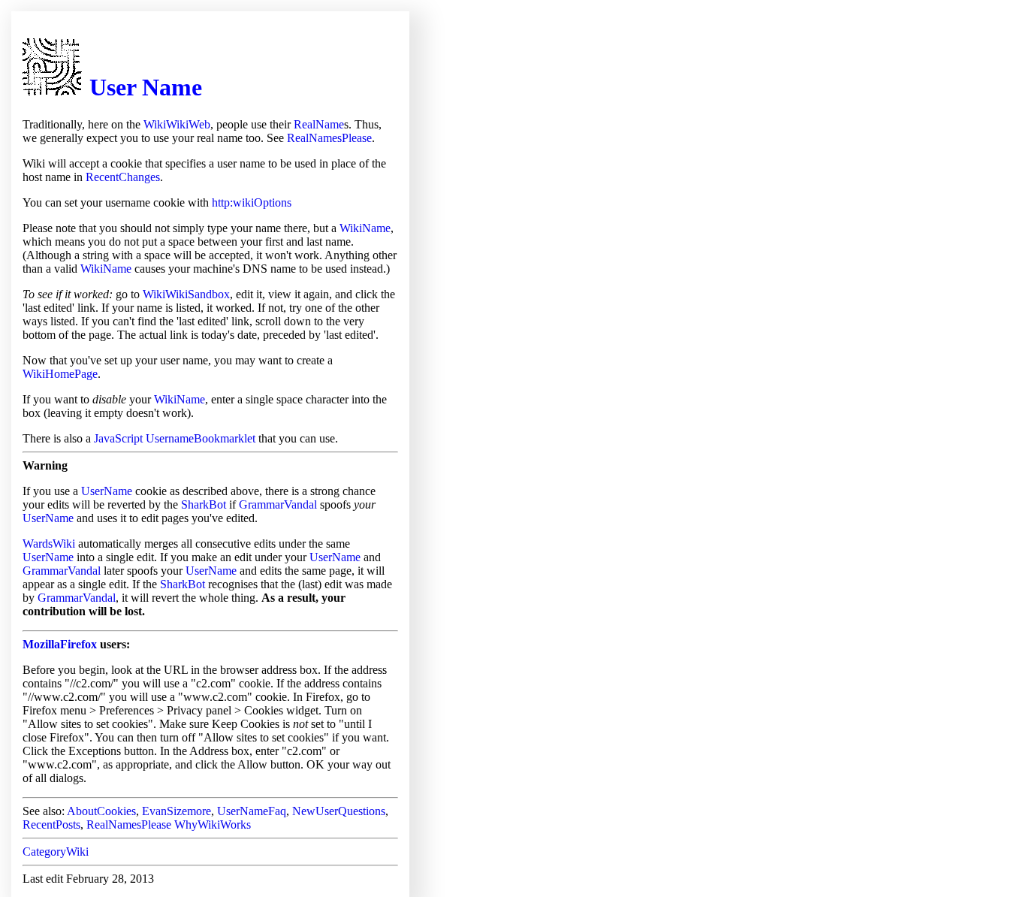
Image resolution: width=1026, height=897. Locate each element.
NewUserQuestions (338, 811)
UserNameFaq (251, 811)
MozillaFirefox (60, 644)
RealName (319, 124)
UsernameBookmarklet (200, 438)
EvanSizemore (176, 811)
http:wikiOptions (251, 202)
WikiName (365, 228)
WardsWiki (49, 543)
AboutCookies (101, 811)
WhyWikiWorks (212, 824)
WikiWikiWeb (176, 124)
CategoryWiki (56, 851)
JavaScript (118, 438)
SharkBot (203, 504)
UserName (106, 491)
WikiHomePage (60, 373)
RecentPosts (51, 824)
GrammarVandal (278, 504)
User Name (145, 87)
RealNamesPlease (329, 137)
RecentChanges (123, 177)
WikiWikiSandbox (186, 294)
